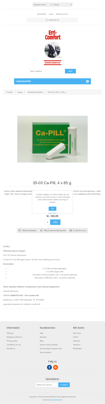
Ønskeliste (77, 348)
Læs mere (52, 213)
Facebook (49, 367)
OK (52, 209)
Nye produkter (45, 352)
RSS (55, 367)
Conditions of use (14, 345)
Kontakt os (11, 348)
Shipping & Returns (14, 337)
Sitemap (10, 333)
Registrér (41, 14)
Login (51, 14)
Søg (41, 333)
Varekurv (76, 345)
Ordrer (75, 337)
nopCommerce (56, 400)
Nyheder (43, 337)
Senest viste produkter (49, 345)
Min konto (77, 333)
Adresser (76, 341)
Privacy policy (12, 341)
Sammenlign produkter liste (51, 348)
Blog (41, 341)
